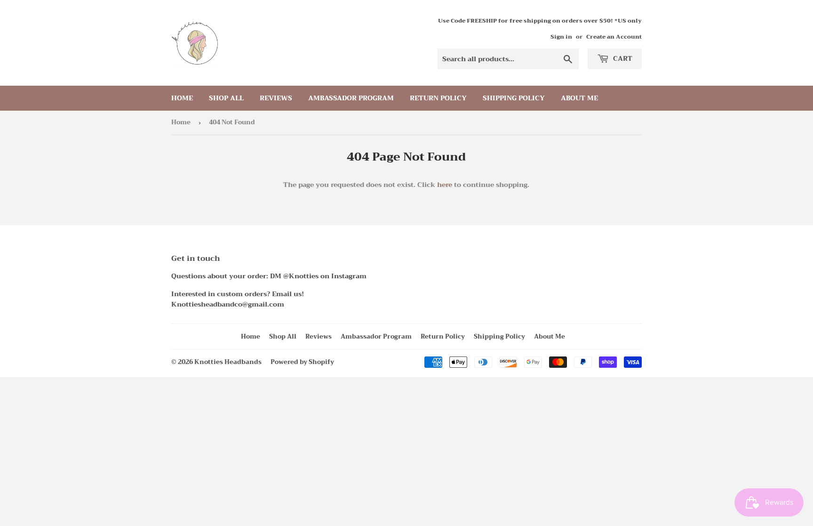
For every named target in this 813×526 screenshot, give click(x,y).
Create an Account (614, 36)
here (444, 184)
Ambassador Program (351, 98)
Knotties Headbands (228, 361)
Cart (621, 58)
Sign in (561, 36)
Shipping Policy (514, 98)
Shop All (226, 98)
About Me (579, 98)
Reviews (276, 98)
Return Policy (438, 98)
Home (182, 98)
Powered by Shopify (302, 361)
